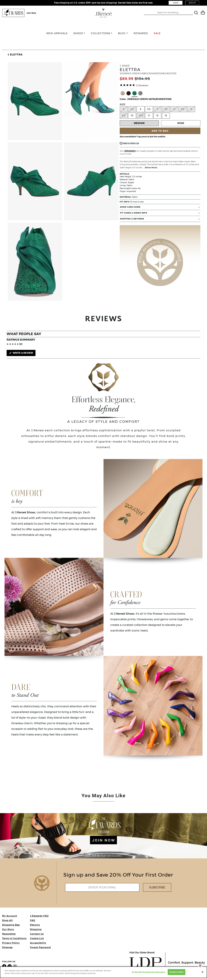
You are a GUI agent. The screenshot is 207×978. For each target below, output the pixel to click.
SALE (157, 33)
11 (149, 115)
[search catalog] (196, 13)
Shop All (7, 920)
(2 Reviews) (142, 85)
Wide (180, 123)
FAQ (32, 920)
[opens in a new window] (4, 966)
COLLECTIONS (100, 33)
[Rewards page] (19, 13)
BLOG (122, 33)
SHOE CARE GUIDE (130, 207)
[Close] (202, 972)
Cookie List (37, 938)
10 (132, 115)
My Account (9, 916)
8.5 (182, 109)
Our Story (8, 929)
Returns (35, 925)
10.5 (141, 115)
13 (166, 115)
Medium (139, 123)
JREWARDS (130, 151)
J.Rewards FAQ (39, 916)
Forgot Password (40, 947)
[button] (15, 55)
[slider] (127, 85)
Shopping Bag (11, 925)
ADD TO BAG (160, 131)
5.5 (132, 109)
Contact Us (37, 934)
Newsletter (9, 934)
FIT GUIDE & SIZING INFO (133, 213)
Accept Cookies (176, 972)
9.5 (123, 115)
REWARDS (141, 33)
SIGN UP (192, 3)
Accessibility (38, 943)
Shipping (36, 929)
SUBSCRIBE (157, 887)
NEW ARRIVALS (56, 33)
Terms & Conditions (14, 938)
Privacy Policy (11, 943)
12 (157, 115)
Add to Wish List (131, 143)
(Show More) (151, 167)
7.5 (165, 109)
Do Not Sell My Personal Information (148, 972)
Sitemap (7, 947)
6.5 (149, 109)
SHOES (78, 33)
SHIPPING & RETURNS (132, 218)
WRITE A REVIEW (22, 353)
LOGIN (175, 3)
